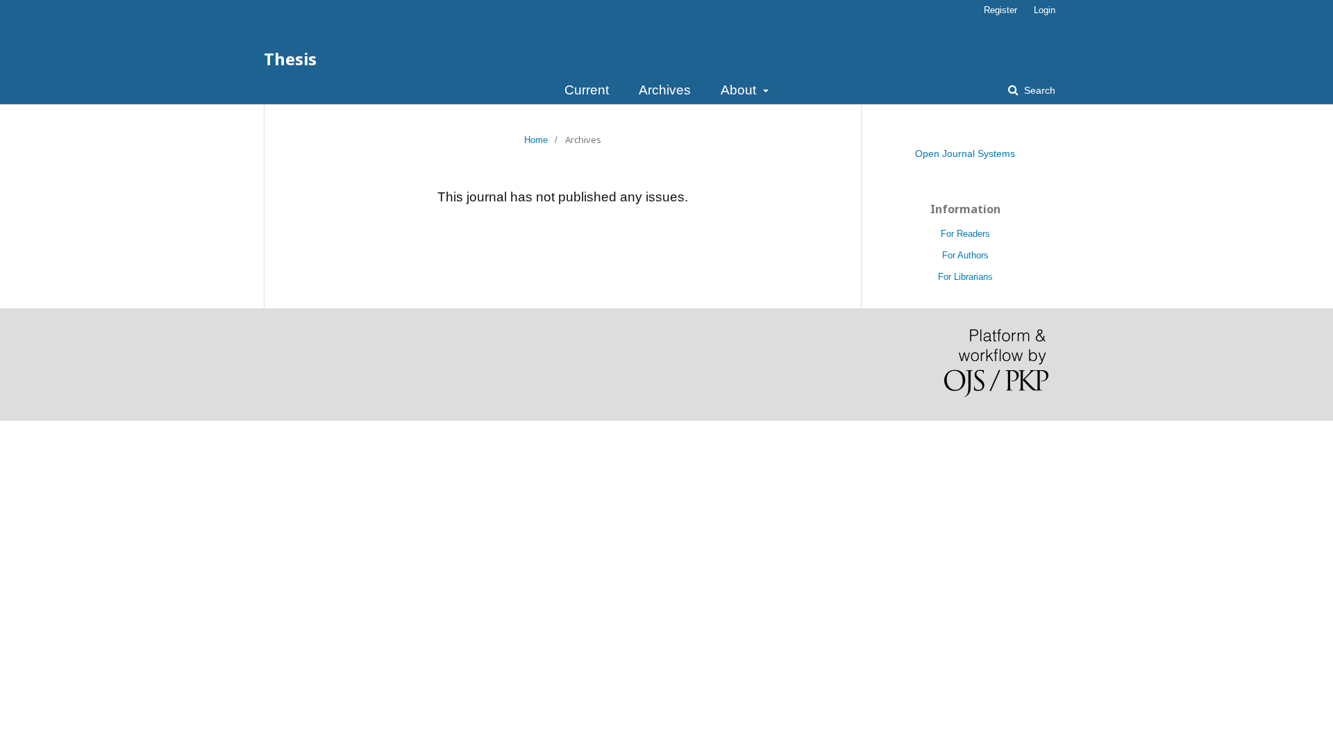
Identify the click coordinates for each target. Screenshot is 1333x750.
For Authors (965, 255)
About (740, 90)
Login (1044, 10)
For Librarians (965, 277)
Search (1038, 90)
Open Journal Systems (965, 153)
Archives (665, 90)
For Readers (965, 233)
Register (1000, 10)
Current (586, 90)
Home (536, 140)
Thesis (290, 58)
